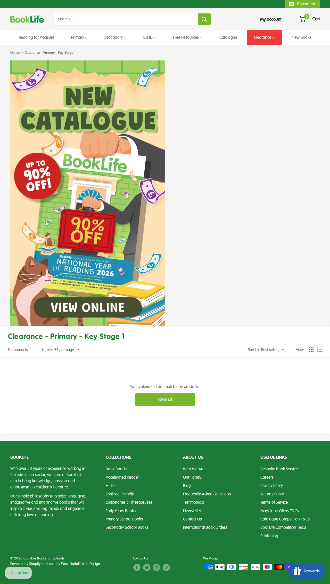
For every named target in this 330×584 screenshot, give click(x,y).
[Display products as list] (319, 349)
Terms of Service (274, 502)
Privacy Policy (271, 485)
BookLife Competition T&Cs (283, 527)
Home (15, 52)
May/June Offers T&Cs (279, 510)
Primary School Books (124, 519)
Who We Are (193, 469)
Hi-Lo (110, 485)
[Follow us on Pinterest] (166, 567)
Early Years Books (121, 510)
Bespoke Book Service (279, 469)
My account (270, 19)
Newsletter (192, 510)
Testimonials (193, 502)
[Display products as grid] (311, 349)
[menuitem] (36, 37)
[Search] (204, 19)
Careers (267, 477)
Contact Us (306, 4)
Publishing (269, 536)
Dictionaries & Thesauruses (129, 502)
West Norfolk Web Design (80, 564)
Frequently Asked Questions (207, 494)
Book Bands (116, 469)
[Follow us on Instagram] (156, 567)
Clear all (165, 399)
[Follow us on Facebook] (137, 567)
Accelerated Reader (122, 477)
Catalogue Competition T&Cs (285, 519)
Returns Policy (272, 494)
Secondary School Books (127, 527)
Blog (187, 485)
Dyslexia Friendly (120, 494)
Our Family (192, 477)
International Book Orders (205, 527)
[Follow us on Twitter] (146, 567)
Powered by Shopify (25, 564)
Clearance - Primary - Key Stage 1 (50, 52)
